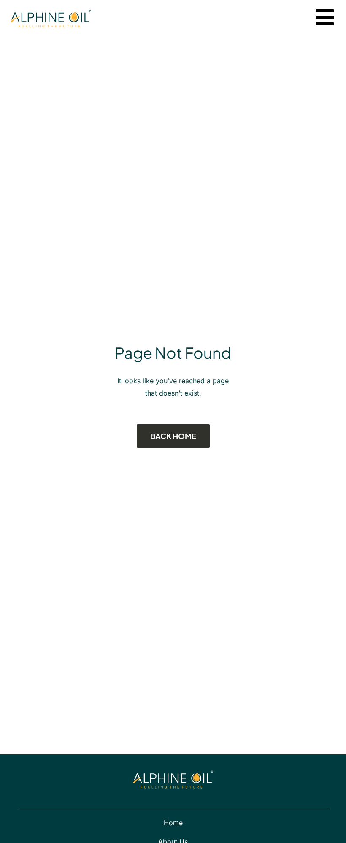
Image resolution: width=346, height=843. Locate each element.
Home (173, 823)
